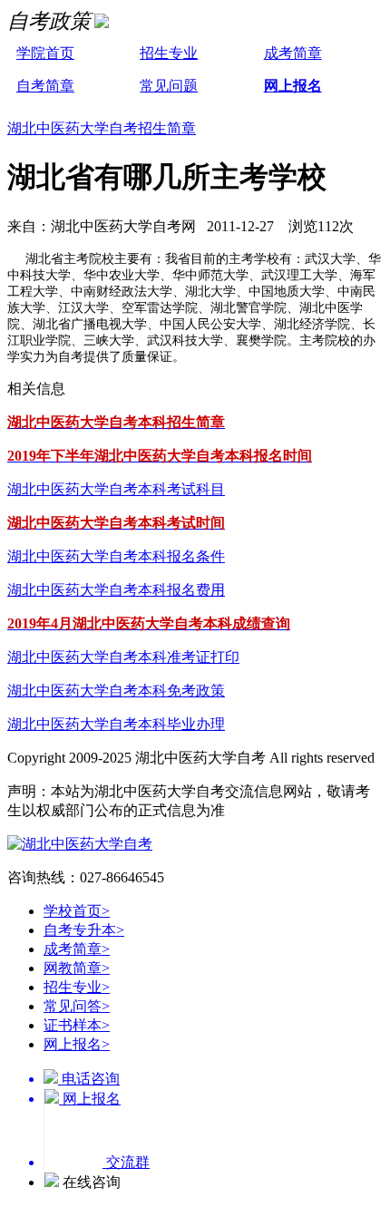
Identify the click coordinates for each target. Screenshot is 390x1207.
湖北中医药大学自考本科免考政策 (116, 690)
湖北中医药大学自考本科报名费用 (116, 590)
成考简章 (293, 53)
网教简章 (77, 968)
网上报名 (293, 85)
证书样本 (77, 1025)
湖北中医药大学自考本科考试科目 (116, 489)
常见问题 (169, 85)
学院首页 (45, 53)
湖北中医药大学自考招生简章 (101, 128)
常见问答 (77, 1006)
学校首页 (77, 911)
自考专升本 (84, 930)
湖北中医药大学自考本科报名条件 (116, 556)
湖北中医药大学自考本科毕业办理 (116, 724)
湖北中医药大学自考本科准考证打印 (123, 657)
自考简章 (45, 85)
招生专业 (169, 53)
